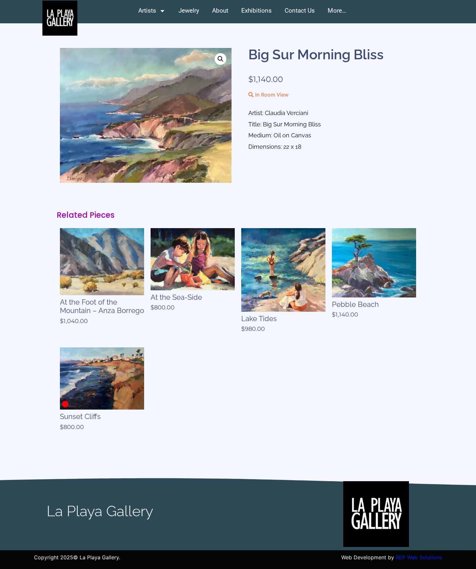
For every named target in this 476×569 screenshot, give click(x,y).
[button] (220, 59)
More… (337, 10)
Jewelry (188, 10)
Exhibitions (256, 10)
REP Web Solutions (419, 557)
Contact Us (300, 10)
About (220, 10)
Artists (147, 10)
